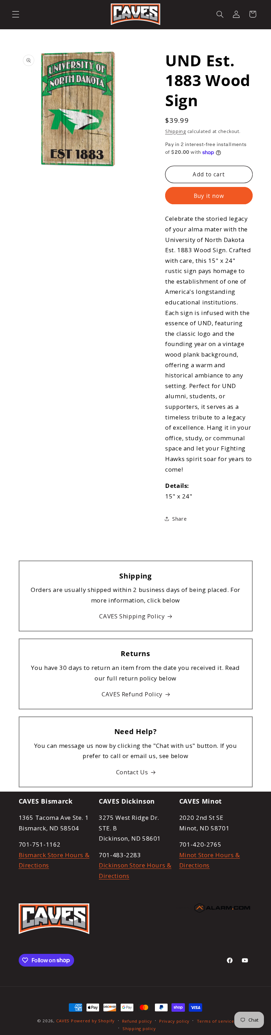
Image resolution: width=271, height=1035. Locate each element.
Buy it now (209, 196)
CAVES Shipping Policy (131, 616)
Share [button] (179, 518)
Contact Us (132, 772)
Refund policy (137, 1021)
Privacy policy (174, 1021)
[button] (15, 14)
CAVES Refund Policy (132, 694)
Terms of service (215, 1021)
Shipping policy (139, 1028)
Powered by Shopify (93, 1020)
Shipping (175, 131)
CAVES (63, 1020)
